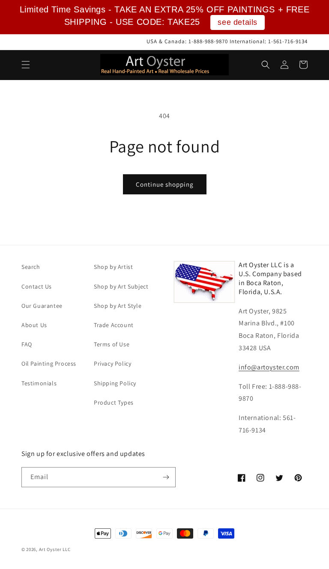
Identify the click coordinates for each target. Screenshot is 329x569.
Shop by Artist (113, 267)
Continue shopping (165, 184)
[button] (25, 64)
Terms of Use (111, 344)
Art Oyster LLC (55, 549)
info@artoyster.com (269, 367)
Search (30, 267)
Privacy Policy (112, 363)
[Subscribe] (165, 477)
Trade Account (114, 325)
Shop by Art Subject (121, 286)
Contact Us (36, 286)
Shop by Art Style (117, 306)
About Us (34, 325)
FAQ (26, 344)
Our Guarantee (42, 306)
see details (237, 22)
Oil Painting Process (48, 363)
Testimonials (39, 383)
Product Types (114, 402)
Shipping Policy (115, 383)
